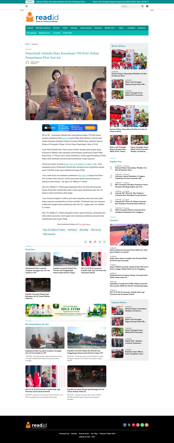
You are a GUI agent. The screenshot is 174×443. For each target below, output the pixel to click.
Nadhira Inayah (34, 62)
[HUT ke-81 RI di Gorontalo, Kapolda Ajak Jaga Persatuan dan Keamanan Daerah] (93, 259)
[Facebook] (125, 425)
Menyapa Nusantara (43, 28)
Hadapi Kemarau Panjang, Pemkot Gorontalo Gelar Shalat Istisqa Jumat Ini (129, 276)
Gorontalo (56, 33)
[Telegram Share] (100, 242)
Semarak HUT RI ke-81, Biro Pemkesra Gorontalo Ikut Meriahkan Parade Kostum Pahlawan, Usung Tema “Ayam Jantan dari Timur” (130, 194)
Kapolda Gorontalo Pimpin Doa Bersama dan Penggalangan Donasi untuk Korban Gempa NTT (64, 270)
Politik (65, 28)
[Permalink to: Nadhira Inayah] (27, 63)
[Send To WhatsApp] (104, 242)
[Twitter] (129, 425)
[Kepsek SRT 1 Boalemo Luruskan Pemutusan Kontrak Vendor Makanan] (117, 342)
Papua (66, 164)
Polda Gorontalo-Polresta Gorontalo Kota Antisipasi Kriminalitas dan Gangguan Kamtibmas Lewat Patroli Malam (130, 211)
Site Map (94, 433)
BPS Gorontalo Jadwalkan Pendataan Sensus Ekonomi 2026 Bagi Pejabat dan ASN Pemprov (131, 186)
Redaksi (74, 433)
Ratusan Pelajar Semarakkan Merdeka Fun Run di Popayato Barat (40, 2)
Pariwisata (98, 28)
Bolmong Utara (44, 33)
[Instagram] (138, 425)
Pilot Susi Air (83, 175)
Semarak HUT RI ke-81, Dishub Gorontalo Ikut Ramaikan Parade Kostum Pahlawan (130, 203)
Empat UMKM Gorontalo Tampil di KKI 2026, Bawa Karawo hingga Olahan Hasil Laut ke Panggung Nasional (129, 268)
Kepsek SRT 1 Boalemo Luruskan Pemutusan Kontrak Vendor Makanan (134, 342)
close (22, 10)
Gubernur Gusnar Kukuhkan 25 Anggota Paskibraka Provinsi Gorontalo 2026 (130, 177)
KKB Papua (72, 230)
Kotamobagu (31, 33)
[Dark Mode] (147, 6)
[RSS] (147, 425)
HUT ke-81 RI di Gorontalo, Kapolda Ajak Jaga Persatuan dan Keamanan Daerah (93, 270)
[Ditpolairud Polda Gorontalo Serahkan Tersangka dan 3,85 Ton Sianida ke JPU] (38, 259)
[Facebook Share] (85, 242)
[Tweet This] (90, 242)
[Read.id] (42, 17)
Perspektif (131, 28)
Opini (121, 28)
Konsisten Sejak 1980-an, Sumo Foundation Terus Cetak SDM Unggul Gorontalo (134, 353)
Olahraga (73, 28)
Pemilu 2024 (67, 33)
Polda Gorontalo (49, 234)
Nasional (30, 28)
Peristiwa (56, 28)
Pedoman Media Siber (108, 433)
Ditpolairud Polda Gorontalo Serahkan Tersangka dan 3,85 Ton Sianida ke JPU (37, 270)
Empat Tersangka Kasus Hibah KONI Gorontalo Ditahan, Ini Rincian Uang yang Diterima (134, 94)
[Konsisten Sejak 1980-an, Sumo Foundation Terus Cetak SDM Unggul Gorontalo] (117, 353)
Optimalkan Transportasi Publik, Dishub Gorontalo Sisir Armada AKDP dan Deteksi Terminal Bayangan (129, 285)
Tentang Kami (64, 433)
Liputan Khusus (86, 28)
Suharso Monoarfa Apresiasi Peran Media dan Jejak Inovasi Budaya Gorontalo (128, 251)
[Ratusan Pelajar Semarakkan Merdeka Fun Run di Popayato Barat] (129, 59)
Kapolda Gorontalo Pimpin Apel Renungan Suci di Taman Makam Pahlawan (37, 296)
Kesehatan (141, 28)
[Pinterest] (133, 425)
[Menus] (27, 6)
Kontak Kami (84, 433)
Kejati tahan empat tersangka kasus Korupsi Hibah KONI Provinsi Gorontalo (128, 259)
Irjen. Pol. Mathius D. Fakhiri (81, 164)
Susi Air (65, 138)
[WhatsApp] (142, 425)
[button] (142, 6)
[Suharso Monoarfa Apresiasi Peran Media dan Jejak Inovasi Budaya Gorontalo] (129, 235)
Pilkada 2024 (109, 28)
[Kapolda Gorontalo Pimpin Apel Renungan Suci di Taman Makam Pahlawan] (38, 285)
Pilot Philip (84, 230)
